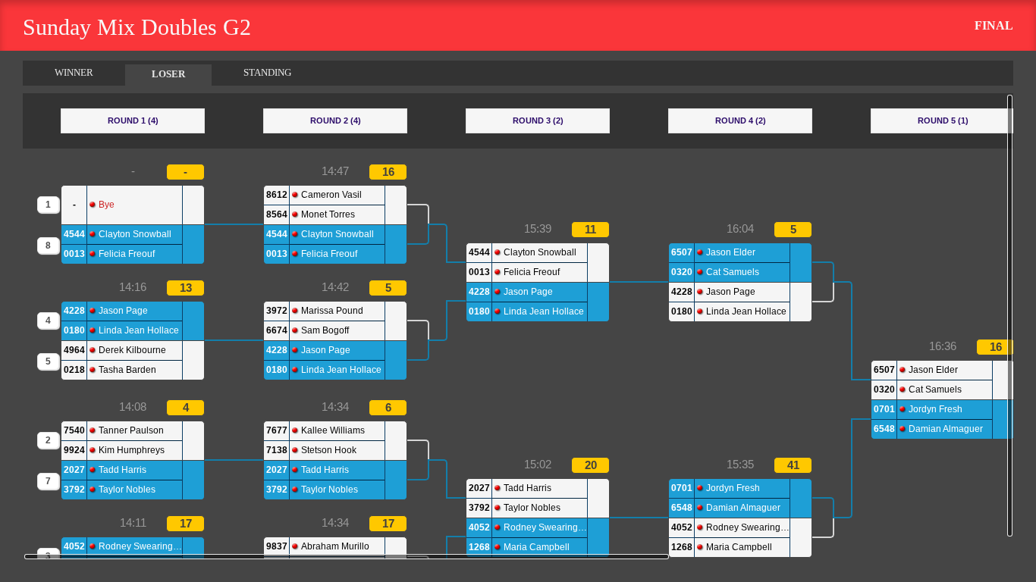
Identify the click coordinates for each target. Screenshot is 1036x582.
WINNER (74, 72)
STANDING (267, 72)
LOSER (168, 74)
